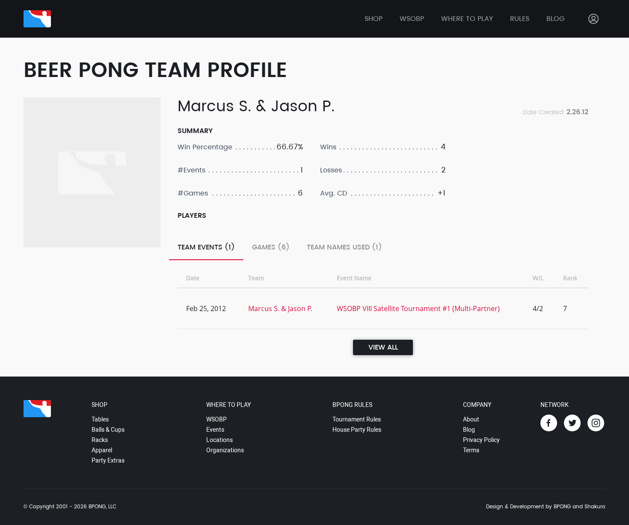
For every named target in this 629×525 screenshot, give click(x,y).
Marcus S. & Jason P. (280, 308)
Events (215, 429)
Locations (219, 439)
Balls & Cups (108, 429)
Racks (100, 439)
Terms (471, 450)
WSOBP (216, 419)
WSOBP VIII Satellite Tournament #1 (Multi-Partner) (418, 308)
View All (383, 347)
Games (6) (271, 247)
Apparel (102, 450)
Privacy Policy (481, 439)
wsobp (412, 19)
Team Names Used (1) (344, 247)
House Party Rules (356, 429)
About (471, 419)
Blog (555, 19)
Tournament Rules (356, 419)
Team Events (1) (206, 247)
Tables (100, 419)
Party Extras (108, 460)
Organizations (225, 450)
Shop (374, 19)
